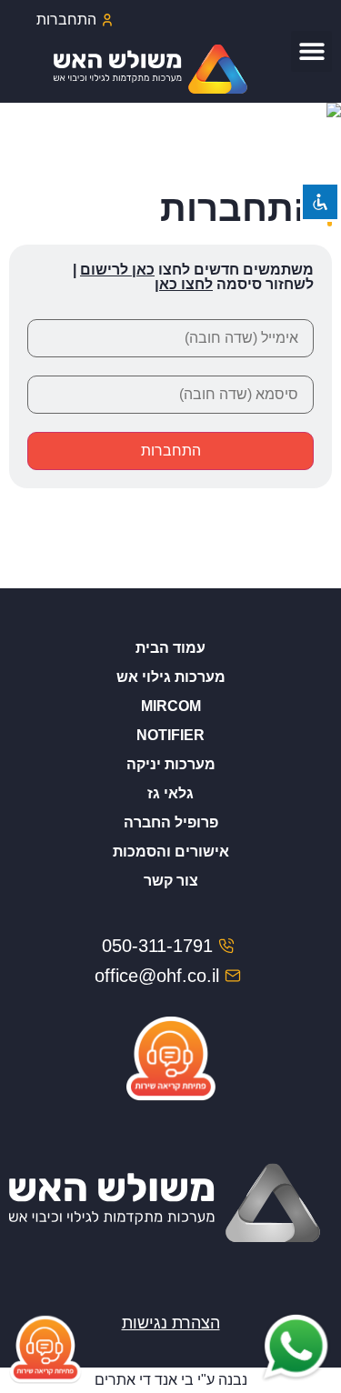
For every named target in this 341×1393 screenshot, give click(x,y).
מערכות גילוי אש (171, 677)
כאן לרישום (117, 269)
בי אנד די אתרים (144, 1380)
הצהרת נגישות (171, 1323)
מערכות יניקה (171, 764)
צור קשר (171, 880)
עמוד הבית (170, 648)
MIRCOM (171, 706)
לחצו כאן (184, 284)
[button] (311, 51)
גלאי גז (170, 793)
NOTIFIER (170, 735)
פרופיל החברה (171, 822)
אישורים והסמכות (171, 851)
